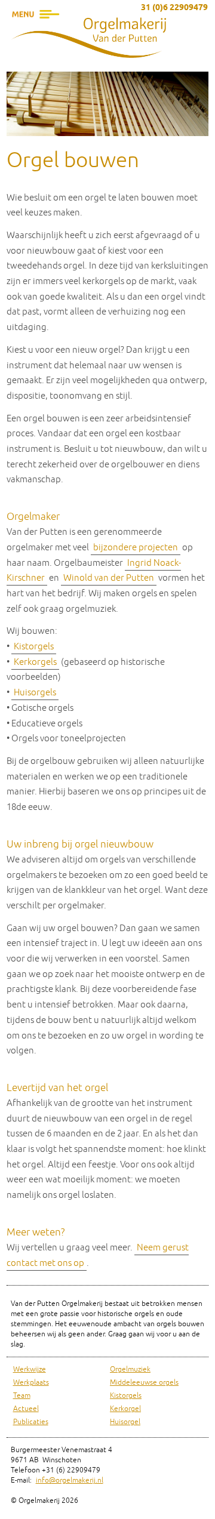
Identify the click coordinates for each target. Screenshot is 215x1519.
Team (21, 1395)
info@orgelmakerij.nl (69, 1480)
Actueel (26, 1408)
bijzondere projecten (135, 547)
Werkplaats (31, 1382)
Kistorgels (34, 646)
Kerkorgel (125, 1408)
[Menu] (36, 33)
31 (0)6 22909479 (174, 8)
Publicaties (30, 1422)
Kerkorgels (35, 662)
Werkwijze (29, 1369)
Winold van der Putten (108, 578)
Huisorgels (35, 692)
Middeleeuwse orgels (144, 1382)
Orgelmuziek (130, 1369)
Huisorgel (125, 1422)
